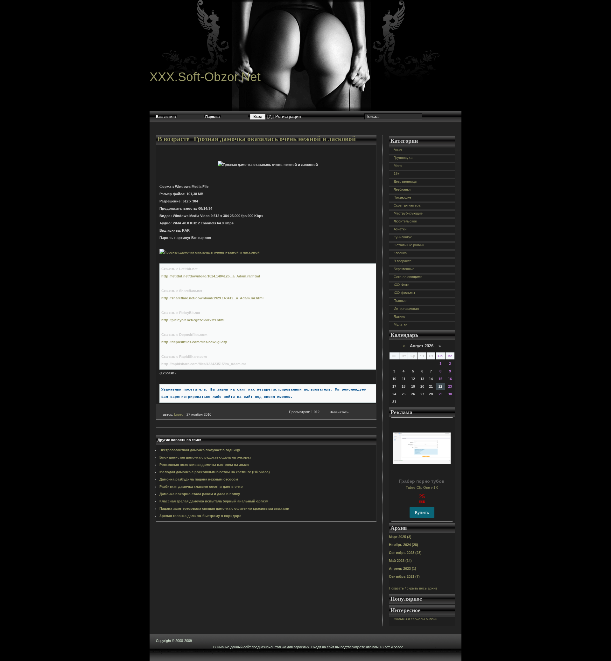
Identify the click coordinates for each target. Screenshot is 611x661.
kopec (179, 414)
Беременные (404, 269)
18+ (396, 173)
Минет (399, 165)
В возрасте (173, 139)
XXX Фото (401, 285)
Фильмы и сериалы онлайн (415, 619)
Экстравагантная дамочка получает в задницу (199, 450)
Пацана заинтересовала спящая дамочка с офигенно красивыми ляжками (224, 508)
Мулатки (400, 324)
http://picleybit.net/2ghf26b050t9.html (192, 320)
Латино (399, 316)
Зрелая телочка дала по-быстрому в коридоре (200, 516)
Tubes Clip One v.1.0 (422, 487)
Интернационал (406, 308)
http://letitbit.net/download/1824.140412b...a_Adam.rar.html (210, 276)
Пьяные (400, 301)
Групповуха (403, 158)
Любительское (405, 221)
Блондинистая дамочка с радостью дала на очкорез (205, 457)
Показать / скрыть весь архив (413, 588)
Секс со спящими (408, 277)
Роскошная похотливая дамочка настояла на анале (204, 465)
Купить (422, 512)
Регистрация (288, 116)
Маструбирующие (408, 213)
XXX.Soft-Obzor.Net (205, 77)
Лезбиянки (402, 189)
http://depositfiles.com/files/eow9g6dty (194, 342)
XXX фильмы (404, 293)
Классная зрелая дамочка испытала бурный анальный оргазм (213, 501)
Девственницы (405, 181)
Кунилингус (403, 237)
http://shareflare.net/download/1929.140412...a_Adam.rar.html (212, 298)
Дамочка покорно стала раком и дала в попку (199, 494)
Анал (398, 150)
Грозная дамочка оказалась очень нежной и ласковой (275, 139)
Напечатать (339, 412)
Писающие (402, 197)
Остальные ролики (409, 245)
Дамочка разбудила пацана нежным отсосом (198, 479)
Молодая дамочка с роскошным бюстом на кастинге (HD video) (214, 472)
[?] (269, 116)
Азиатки (400, 229)
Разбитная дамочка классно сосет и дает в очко (201, 486)
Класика (400, 253)
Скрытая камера (407, 205)
